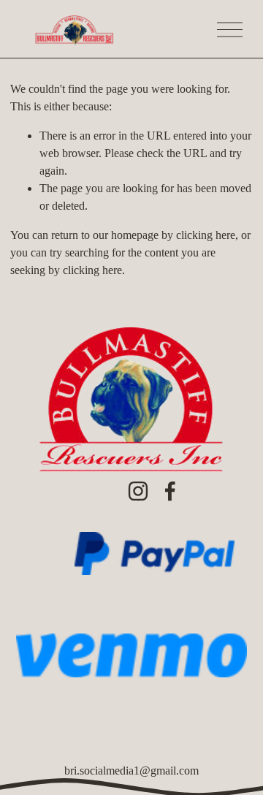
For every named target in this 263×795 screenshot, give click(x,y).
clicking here (205, 235)
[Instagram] (138, 491)
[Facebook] (170, 491)
